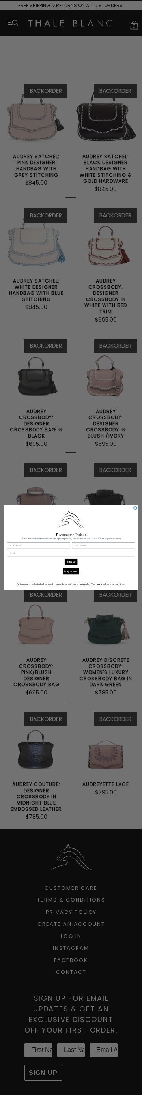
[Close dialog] (135, 507)
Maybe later (70, 570)
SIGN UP (71, 561)
